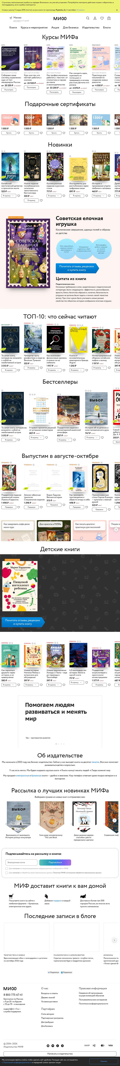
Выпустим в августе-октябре (60, 456)
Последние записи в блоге (60, 916)
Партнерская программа (52, 1018)
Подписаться (55, 862)
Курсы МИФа (60, 37)
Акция (55, 28)
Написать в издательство (60, 1053)
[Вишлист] (102, 18)
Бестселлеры (60, 382)
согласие (16, 868)
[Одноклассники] (57, 1045)
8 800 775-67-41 (13, 994)
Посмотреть (8, 90)
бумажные (36, 775)
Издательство (90, 28)
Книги (13, 28)
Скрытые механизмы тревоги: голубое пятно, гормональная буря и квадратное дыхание (73, 960)
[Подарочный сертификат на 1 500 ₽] (80, 118)
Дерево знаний (48, 997)
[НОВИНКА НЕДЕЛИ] (20, 586)
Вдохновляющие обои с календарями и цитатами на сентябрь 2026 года (25, 960)
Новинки (60, 144)
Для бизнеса (70, 28)
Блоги (107, 28)
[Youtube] (48, 1045)
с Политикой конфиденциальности (16, 1062)
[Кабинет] (95, 18)
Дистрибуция (47, 1022)
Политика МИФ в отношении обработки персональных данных (77, 873)
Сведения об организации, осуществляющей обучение (91, 994)
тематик (95, 762)
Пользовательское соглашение (93, 1000)
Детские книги (60, 549)
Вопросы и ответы (49, 993)
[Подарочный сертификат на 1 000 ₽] (12, 118)
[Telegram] (62, 1045)
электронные (22, 775)
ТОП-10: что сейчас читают (60, 316)
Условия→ (80, 10)
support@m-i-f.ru (11, 1009)
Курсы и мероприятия (34, 28)
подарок (57, 900)
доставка (17, 21)
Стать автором (47, 1014)
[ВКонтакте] (52, 1045)
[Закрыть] (117, 10)
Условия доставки (49, 1001)
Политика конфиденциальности (93, 1004)
